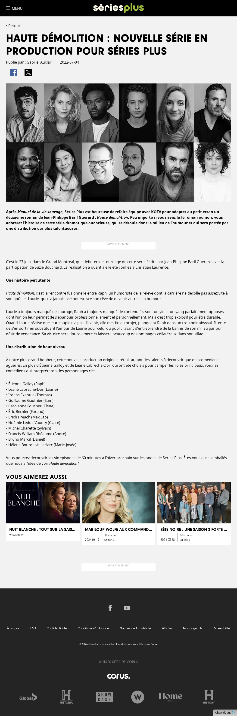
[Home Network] (170, 697)
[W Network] (137, 697)
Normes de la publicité (135, 628)
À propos (13, 628)
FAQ (33, 628)
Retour (13, 25)
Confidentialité (57, 628)
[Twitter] (28, 72)
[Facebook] (13, 72)
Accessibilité (221, 628)
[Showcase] (104, 697)
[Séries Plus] (118, 8)
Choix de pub (223, 712)
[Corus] (118, 676)
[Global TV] (28, 697)
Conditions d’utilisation (93, 628)
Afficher (167, 628)
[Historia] (66, 697)
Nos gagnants (193, 628)
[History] (209, 697)
